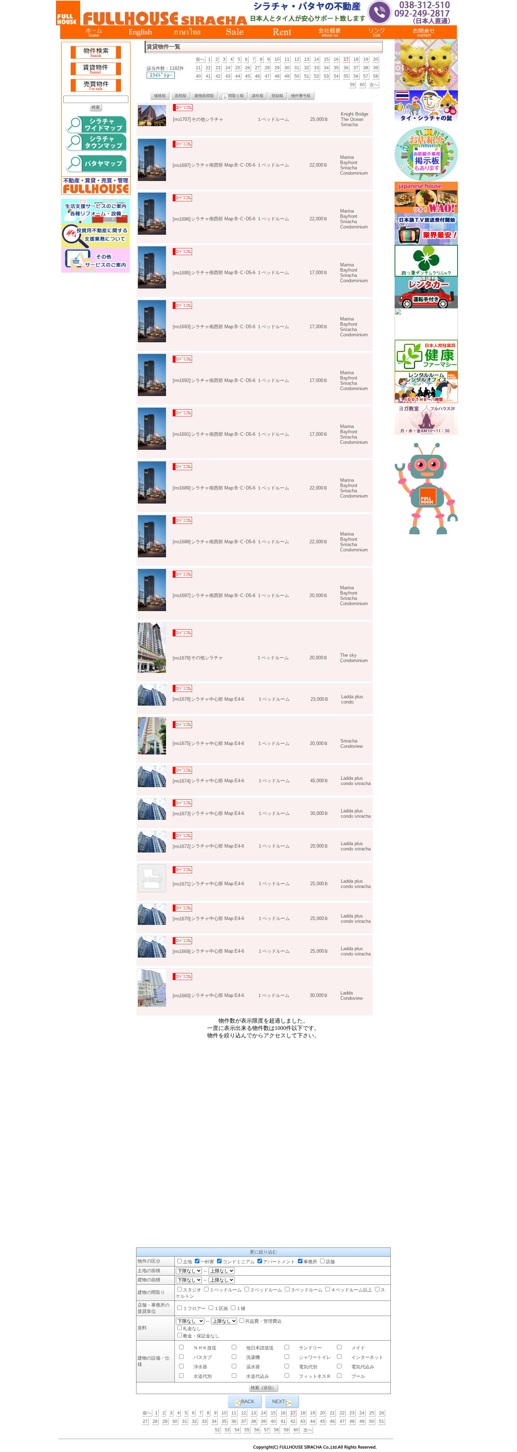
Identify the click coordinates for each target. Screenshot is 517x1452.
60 (362, 84)
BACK (247, 1401)
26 (247, 67)
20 (375, 59)
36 (346, 67)
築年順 (257, 95)
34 (326, 67)
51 (306, 76)
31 (296, 67)
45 (247, 76)
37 (355, 67)
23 (218, 67)
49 (287, 76)
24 (227, 67)
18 (355, 59)
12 (296, 59)
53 (326, 76)
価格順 (160, 95)
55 (346, 76)
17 (346, 59)
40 (198, 76)
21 (198, 67)
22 (208, 67)
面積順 (180, 95)
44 (237, 76)
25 (237, 67)
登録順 (277, 95)
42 (218, 76)
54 (336, 76)
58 (375, 76)
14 (316, 59)
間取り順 (236, 95)
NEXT (278, 1401)
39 (375, 67)
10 (277, 59)
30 (287, 67)
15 (326, 59)
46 (257, 76)
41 (208, 76)
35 (336, 67)
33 (316, 67)
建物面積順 (204, 95)
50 (296, 76)
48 (277, 76)
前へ (200, 59)
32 (306, 67)
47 (267, 76)
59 (352, 84)
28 (267, 67)
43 (227, 76)
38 (365, 67)
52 (316, 76)
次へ (374, 84)
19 (365, 59)
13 (306, 59)
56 (355, 76)
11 (287, 59)
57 (365, 76)
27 (257, 67)
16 (336, 59)
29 (277, 67)
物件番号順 (301, 95)
